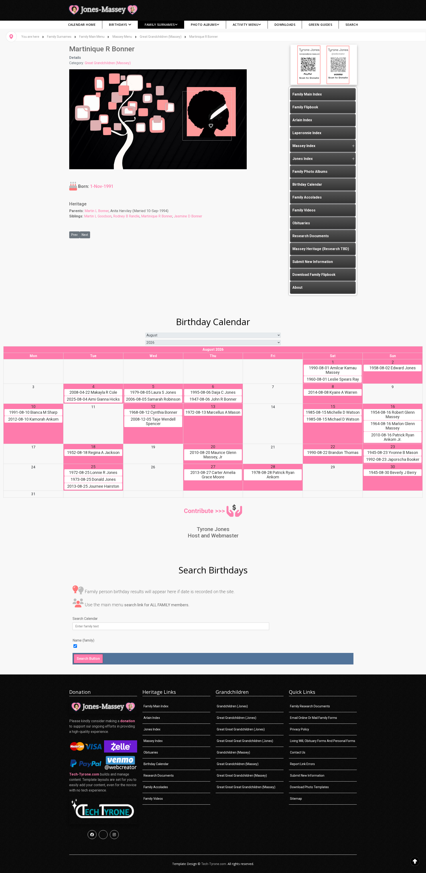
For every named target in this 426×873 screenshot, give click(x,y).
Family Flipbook (305, 107)
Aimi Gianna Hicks (93, 399)
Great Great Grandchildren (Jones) (241, 729)
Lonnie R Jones (93, 472)
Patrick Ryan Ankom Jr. (392, 437)
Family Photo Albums (309, 171)
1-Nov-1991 (101, 186)
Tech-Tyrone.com (84, 774)
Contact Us (297, 752)
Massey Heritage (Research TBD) (320, 249)
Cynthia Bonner (153, 412)
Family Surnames (160, 24)
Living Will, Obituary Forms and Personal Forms (322, 741)
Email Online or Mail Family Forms (313, 718)
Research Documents (310, 236)
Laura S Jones (153, 392)
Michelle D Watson (333, 412)
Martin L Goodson (98, 216)
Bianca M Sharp (33, 412)
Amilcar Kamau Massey (333, 370)
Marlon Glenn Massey (393, 426)
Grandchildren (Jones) (232, 706)
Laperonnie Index (306, 133)
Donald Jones (93, 479)
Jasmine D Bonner (188, 216)
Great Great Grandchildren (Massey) (242, 775)
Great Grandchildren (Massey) (108, 63)
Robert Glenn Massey (393, 414)
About (297, 287)
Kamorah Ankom (33, 419)
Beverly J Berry (392, 472)
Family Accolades (307, 197)
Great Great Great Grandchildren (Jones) (245, 741)
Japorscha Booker (392, 459)
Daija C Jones (213, 392)
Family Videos (304, 210)
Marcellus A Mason (212, 412)
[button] (353, 146)
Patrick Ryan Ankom (272, 474)
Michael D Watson (332, 419)
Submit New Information (312, 262)
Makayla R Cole (93, 392)
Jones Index (302, 159)
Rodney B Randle (126, 216)
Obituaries (301, 223)
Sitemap (296, 798)
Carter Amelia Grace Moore (212, 474)
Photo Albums (204, 24)
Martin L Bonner (97, 211)
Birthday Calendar (307, 184)
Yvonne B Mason (392, 452)
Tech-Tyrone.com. (214, 864)
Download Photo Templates (309, 787)
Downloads (285, 24)
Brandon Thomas (333, 452)
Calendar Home (82, 24)
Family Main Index (307, 94)
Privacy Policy (299, 729)
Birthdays (118, 24)
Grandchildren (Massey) (233, 752)
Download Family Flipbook (313, 274)
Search (351, 24)
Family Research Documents (310, 706)
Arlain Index (302, 120)
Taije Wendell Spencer (153, 421)
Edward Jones (392, 368)
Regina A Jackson (93, 452)
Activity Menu (245, 24)
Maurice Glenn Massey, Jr (213, 454)
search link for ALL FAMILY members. (156, 605)
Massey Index (303, 146)
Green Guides (320, 24)
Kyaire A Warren (332, 392)
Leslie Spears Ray (333, 379)
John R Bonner (213, 399)
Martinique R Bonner (156, 216)
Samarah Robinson (153, 399)
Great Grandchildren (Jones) (236, 718)
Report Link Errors (302, 764)
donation (127, 721)
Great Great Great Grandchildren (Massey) (246, 787)
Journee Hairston (93, 486)
